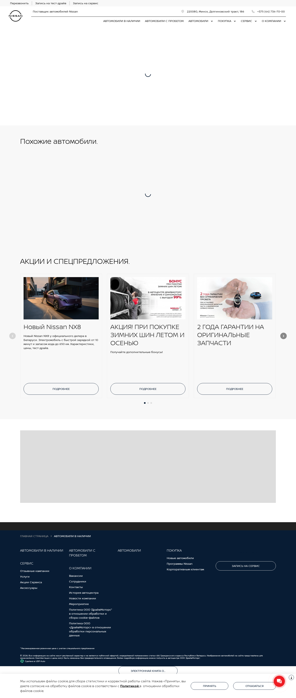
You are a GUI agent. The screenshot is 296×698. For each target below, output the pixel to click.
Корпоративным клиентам (185, 569)
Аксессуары (28, 588)
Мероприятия (79, 604)
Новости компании (82, 598)
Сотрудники (77, 581)
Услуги (25, 576)
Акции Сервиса (31, 582)
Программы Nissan (180, 563)
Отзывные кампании (34, 571)
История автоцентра (83, 592)
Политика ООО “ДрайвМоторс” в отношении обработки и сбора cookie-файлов (90, 613)
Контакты (76, 587)
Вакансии (76, 576)
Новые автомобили (180, 558)
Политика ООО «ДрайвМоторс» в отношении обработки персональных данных (90, 629)
